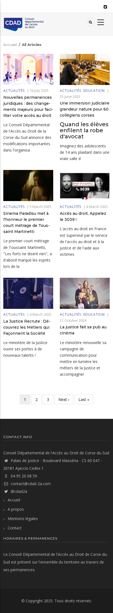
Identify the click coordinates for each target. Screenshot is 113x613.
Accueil (10, 44)
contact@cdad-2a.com (31, 483)
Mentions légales (23, 518)
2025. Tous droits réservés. (68, 600)
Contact (15, 527)
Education (94, 90)
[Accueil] (23, 24)
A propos (16, 509)
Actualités (14, 90)
